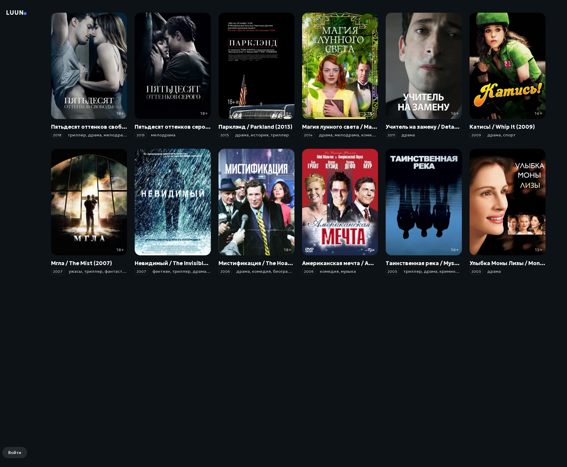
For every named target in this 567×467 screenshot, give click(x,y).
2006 (225, 271)
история (259, 135)
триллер (77, 135)
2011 (391, 135)
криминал (449, 271)
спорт (509, 135)
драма (95, 135)
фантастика (117, 271)
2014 (308, 135)
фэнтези (161, 271)
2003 (392, 271)
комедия (370, 135)
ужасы (75, 271)
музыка (348, 271)
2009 (476, 135)
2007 (58, 271)
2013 (224, 135)
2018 (57, 135)
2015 (140, 135)
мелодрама (116, 135)
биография (284, 271)
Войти (14, 452)
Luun (15, 13)
